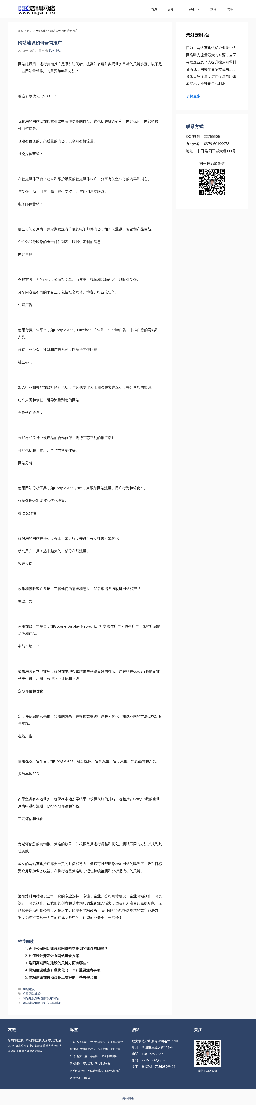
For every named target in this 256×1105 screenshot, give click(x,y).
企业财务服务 (34, 1045)
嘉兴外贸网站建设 (32, 1051)
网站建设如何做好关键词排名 (42, 1003)
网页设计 (75, 1078)
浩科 (213, 9)
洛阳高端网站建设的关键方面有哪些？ (59, 962)
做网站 (74, 1049)
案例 (79, 1056)
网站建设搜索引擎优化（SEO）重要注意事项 (65, 970)
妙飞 (72, 1056)
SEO (72, 1042)
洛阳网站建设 (16, 1040)
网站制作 (75, 1063)
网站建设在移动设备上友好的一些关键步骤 (63, 977)
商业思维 (102, 1049)
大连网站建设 (50, 1040)
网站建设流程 (95, 1070)
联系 (230, 9)
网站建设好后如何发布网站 (41, 998)
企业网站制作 (97, 1042)
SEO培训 (82, 1042)
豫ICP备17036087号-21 (158, 1066)
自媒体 (86, 1078)
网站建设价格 (102, 1063)
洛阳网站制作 (92, 1056)
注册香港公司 (51, 1045)
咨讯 (192, 9)
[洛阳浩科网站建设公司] (37, 9)
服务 (171, 9)
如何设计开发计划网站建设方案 (54, 955)
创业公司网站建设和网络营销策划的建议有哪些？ (68, 948)
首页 (154, 9)
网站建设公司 (78, 1070)
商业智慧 (115, 1049)
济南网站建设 (34, 1040)
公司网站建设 (32, 994)
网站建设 (29, 989)
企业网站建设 (115, 1042)
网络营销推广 (113, 1070)
